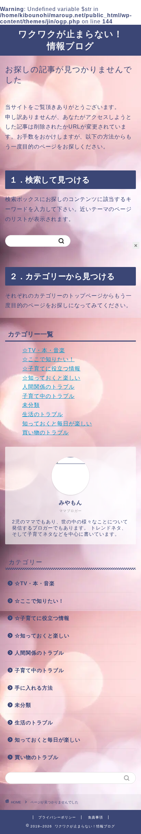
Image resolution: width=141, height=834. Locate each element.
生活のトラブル (42, 414)
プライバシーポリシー (57, 817)
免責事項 (95, 817)
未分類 (31, 405)
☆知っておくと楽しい (51, 378)
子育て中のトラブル (48, 396)
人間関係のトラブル (48, 387)
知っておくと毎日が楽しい (57, 423)
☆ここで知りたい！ (48, 359)
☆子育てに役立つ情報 (51, 368)
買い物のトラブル (45, 432)
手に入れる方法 (34, 688)
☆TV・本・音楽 (43, 350)
